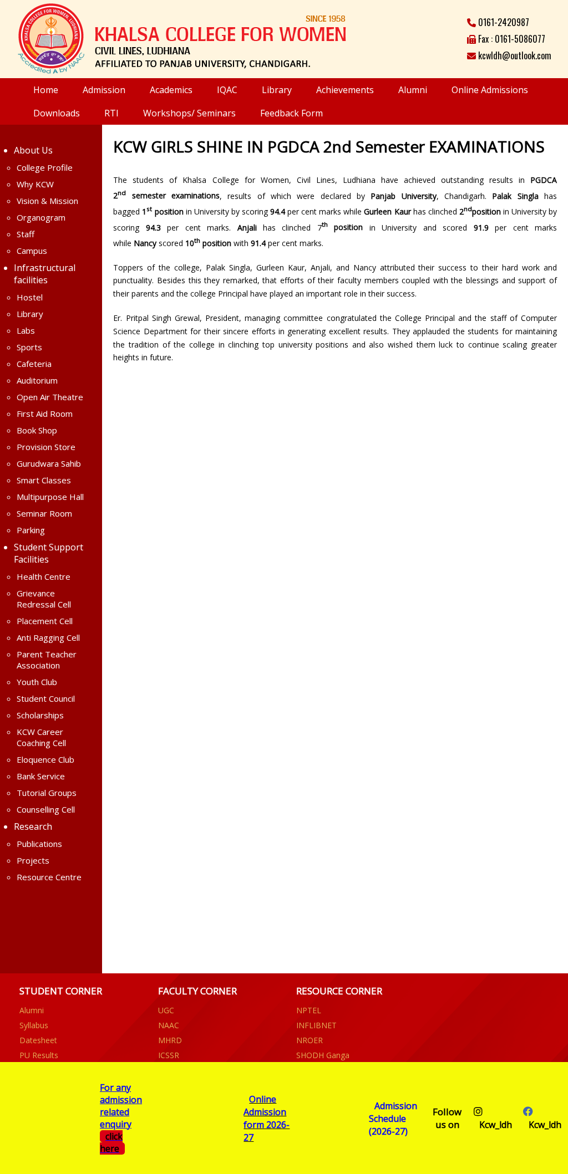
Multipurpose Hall (50, 496)
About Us (33, 150)
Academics (171, 90)
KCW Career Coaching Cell (41, 737)
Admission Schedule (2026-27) (393, 1118)
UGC (166, 1010)
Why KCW (35, 184)
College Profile (45, 167)
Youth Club (37, 681)
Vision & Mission (47, 200)
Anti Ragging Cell (48, 637)
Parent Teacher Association (47, 660)
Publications (39, 843)
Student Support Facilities (48, 553)
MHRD (170, 1040)
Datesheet (38, 1040)
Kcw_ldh (495, 1125)
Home (45, 90)
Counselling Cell (46, 809)
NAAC (168, 1025)
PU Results (38, 1055)
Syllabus (33, 1025)
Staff (25, 233)
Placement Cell (45, 620)
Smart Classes (44, 480)
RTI (111, 113)
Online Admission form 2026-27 (267, 1118)
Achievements (345, 90)
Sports (29, 347)
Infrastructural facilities (44, 274)
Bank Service (41, 776)
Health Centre (43, 576)
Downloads (56, 113)
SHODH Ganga (322, 1055)
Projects (33, 860)
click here (111, 1142)
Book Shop (37, 430)
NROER (309, 1040)
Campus (32, 250)
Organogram (41, 217)
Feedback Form (291, 113)
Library (277, 90)
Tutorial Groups (47, 792)
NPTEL (308, 1010)
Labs (26, 330)
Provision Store (46, 446)
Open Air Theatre (50, 396)
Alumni (412, 90)
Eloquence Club (45, 759)
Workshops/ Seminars (189, 113)
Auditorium (37, 380)
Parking (31, 529)
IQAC (227, 90)
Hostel (30, 297)
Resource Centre (49, 876)
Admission (104, 90)
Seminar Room (44, 513)
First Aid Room (45, 413)
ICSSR (168, 1055)
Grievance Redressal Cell (44, 599)
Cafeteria (34, 363)
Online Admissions (490, 90)
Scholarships (40, 715)
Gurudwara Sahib (49, 463)
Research (33, 826)
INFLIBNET (316, 1025)
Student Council (46, 698)
